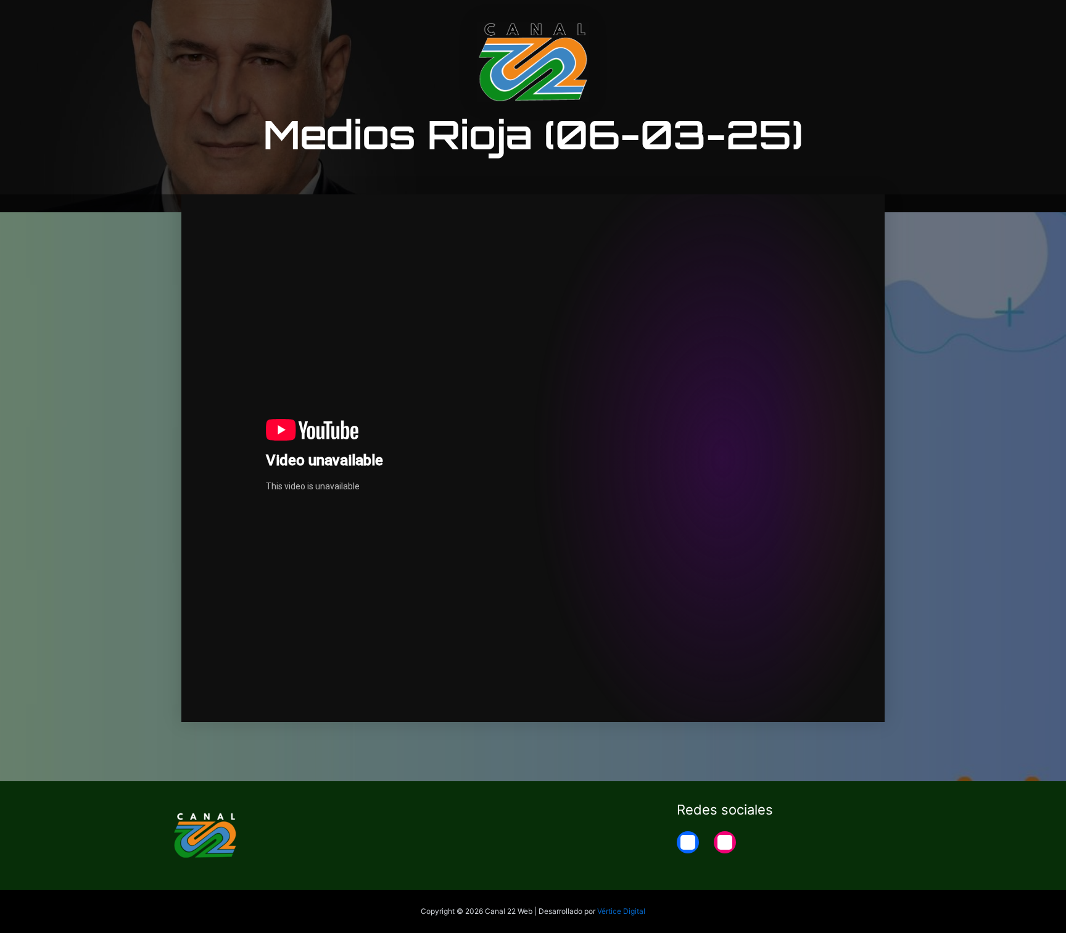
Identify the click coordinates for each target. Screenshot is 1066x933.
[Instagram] (725, 842)
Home (879, 20)
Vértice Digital (621, 911)
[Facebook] (688, 842)
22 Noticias (819, 20)
